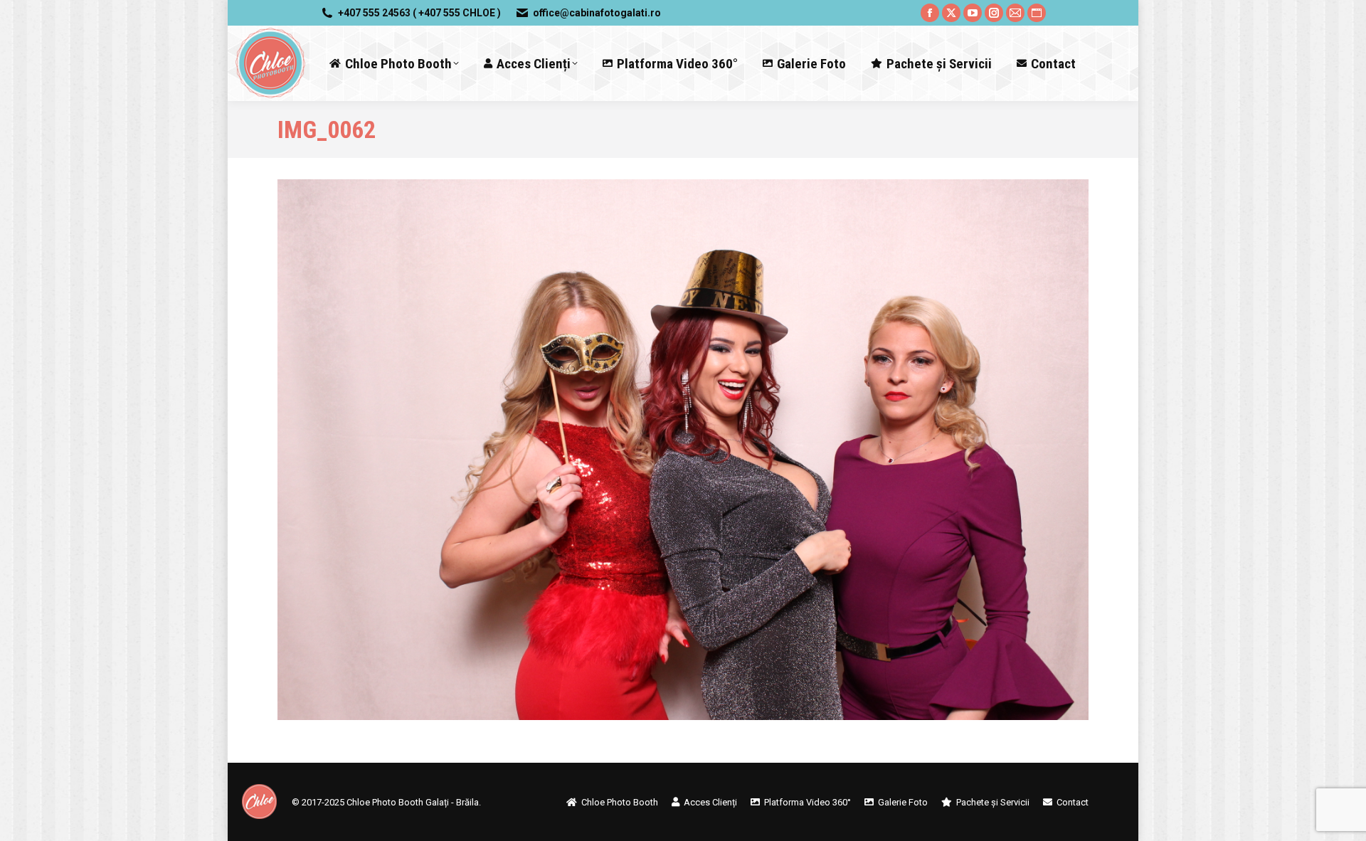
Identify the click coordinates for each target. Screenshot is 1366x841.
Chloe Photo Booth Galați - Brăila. (413, 802)
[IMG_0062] (683, 449)
